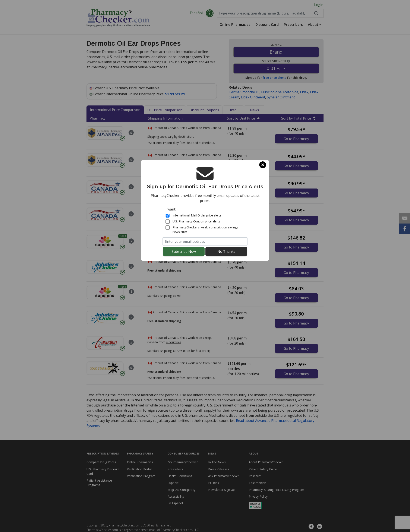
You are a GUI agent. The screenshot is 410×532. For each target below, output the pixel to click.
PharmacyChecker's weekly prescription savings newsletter (205, 229)
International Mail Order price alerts (197, 215)
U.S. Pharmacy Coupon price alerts (196, 221)
